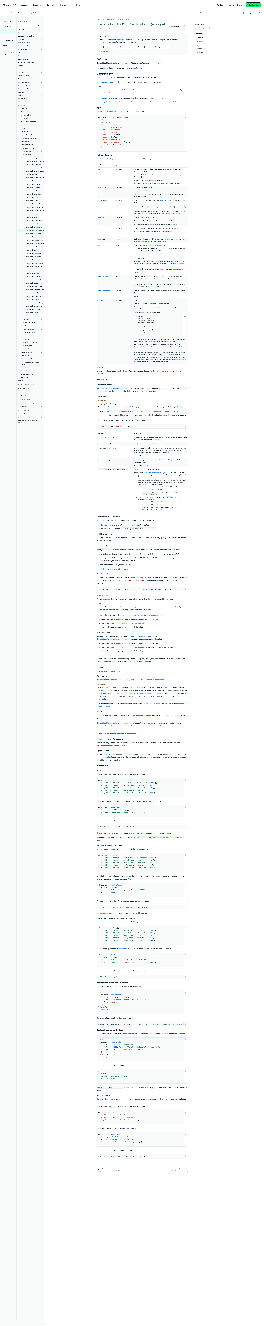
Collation (137, 307)
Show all (102, 51)
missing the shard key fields (140, 577)
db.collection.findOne (33, 224)
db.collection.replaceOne (34, 280)
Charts (20, 102)
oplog (108, 757)
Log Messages (25, 131)
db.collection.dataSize (33, 187)
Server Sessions (26, 355)
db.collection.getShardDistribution (35, 240)
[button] (220, 5)
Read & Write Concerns (28, 121)
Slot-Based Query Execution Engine (30, 363)
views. (147, 456)
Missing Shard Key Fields (110, 671)
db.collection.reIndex (33, 270)
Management (7, 36)
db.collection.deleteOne (34, 194)
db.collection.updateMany (34, 303)
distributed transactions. (155, 680)
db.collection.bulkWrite (33, 164)
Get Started (253, 5)
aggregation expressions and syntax (155, 473)
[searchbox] (218, 13)
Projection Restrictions (168, 415)
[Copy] (185, 117)
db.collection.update (32, 299)
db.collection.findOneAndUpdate (35, 233)
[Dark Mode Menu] (259, 13)
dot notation (106, 525)
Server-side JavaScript (28, 359)
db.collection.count (32, 174)
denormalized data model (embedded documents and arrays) (125, 693)
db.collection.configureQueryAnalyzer (35, 171)
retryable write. (140, 623)
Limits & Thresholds (27, 135)
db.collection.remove (33, 273)
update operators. (150, 191)
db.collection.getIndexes (34, 237)
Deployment (6, 26)
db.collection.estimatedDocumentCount (35, 210)
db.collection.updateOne (34, 306)
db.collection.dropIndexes (34, 207)
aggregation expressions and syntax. (163, 411)
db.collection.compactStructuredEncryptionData (35, 168)
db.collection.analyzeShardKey (35, 161)
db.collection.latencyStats (34, 263)
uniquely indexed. (177, 269)
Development (110, 19)
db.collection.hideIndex (33, 247)
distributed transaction (142, 715)
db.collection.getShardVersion (35, 243)
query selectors (169, 169)
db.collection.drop (32, 201)
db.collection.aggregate (33, 158)
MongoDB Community (109, 102)
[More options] (183, 26)
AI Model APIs (22, 388)
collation (151, 303)
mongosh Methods (123, 19)
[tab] (21, 12)
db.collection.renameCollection (35, 276)
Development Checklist (25, 89)
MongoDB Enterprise (109, 98)
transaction (123, 623)
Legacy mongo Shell (27, 374)
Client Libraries (7, 41)
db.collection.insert (32, 250)
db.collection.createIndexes (35, 184)
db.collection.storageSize (34, 286)
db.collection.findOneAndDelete (35, 227)
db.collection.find (31, 217)
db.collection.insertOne (33, 257)
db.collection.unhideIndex (34, 296)
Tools (4, 46)
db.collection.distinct (32, 197)
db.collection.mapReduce (34, 266)
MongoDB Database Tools (29, 138)
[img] (196, 28)
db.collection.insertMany (34, 253)
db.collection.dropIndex (33, 204)
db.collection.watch (32, 312)
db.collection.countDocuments (35, 177)
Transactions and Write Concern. (170, 213)
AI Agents (21, 395)
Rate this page (199, 24)
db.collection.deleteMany (34, 191)
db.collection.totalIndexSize (35, 289)
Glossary (23, 128)
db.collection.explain (32, 214)
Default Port (25, 118)
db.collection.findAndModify (35, 220)
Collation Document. (170, 341)
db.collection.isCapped (33, 260)
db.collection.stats (32, 283)
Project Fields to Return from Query (114, 569)
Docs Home (100, 19)
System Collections (27, 371)
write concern (162, 200)
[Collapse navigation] (44, 1322)
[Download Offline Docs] (39, 1323)
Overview (21, 29)
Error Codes (24, 125)
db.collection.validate (33, 309)
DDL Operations (26, 115)
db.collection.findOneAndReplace (35, 230)
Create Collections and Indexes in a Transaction (117, 734)
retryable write (140, 647)
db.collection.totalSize (33, 293)
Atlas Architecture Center (7, 52)
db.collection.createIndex (34, 181)
